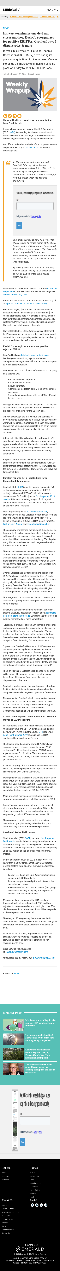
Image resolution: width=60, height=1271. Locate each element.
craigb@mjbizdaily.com (16, 952)
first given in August (12, 524)
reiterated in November (38, 524)
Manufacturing (35, 1183)
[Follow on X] (41, 1205)
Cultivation (34, 1187)
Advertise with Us (8, 1209)
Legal (32, 1197)
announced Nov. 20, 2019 (15, 294)
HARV (12, 132)
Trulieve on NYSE (47, 17)
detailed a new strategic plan (35, 355)
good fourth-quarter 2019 (15, 735)
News (6, 28)
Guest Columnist (8, 1230)
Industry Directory (8, 1219)
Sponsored (5, 1180)
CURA (20, 487)
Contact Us (6, 1233)
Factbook (5, 1223)
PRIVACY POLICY (39, 1263)
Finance (33, 1194)
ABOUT (16, 1258)
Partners (5, 1226)
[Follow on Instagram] (45, 1205)
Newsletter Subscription (10, 1212)
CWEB (28, 838)
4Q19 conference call (37, 511)
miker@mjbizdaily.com (44, 958)
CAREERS (24, 1258)
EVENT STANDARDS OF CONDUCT (30, 1261)
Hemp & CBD (35, 1190)
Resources (5, 1176)
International (34, 1176)
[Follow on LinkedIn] (37, 1205)
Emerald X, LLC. (26, 1254)
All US (32, 1173)
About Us (5, 1205)
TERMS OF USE (26, 1263)
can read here (31, 147)
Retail (32, 1180)
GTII (41, 732)
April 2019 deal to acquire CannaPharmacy (26, 303)
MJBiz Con (6, 1216)
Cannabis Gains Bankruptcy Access (24, 17)
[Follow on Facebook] (32, 1205)
